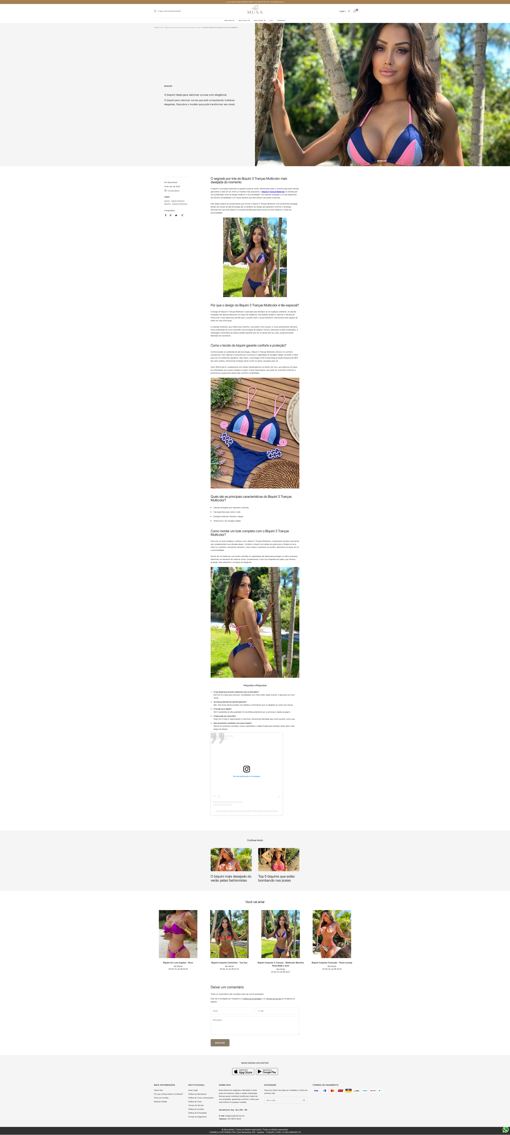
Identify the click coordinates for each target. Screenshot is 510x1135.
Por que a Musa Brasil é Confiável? (168, 1094)
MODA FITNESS (258, 20)
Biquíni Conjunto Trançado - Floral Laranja (332, 962)
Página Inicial (158, 27)
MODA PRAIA (228, 20)
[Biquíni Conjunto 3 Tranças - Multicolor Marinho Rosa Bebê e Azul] (255, 257)
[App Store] (243, 1074)
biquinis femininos (179, 204)
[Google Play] (267, 1074)
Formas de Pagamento (197, 1117)
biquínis (167, 204)
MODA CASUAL (243, 20)
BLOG (271, 20)
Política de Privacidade (197, 1113)
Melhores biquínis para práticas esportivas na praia (183, 27)
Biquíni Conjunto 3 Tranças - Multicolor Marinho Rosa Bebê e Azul (281, 964)
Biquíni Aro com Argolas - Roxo (178, 962)
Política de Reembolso (197, 1094)
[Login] (349, 11)
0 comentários (173, 190)
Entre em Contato (161, 1098)
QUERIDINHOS (281, 20)
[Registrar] (304, 1100)
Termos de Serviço (196, 1105)
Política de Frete (195, 1102)
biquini (168, 86)
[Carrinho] (354, 11)
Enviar (220, 1042)
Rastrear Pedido (160, 1102)
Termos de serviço (273, 999)
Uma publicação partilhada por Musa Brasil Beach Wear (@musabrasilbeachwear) (247, 811)
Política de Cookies (196, 1109)
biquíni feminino (177, 201)
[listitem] (165, 215)
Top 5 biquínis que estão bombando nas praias (276, 878)
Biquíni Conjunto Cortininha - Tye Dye (229, 962)
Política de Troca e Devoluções (201, 1098)
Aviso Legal (193, 1090)
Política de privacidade (252, 999)
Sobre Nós (158, 1090)
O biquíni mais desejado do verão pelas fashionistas (231, 878)
